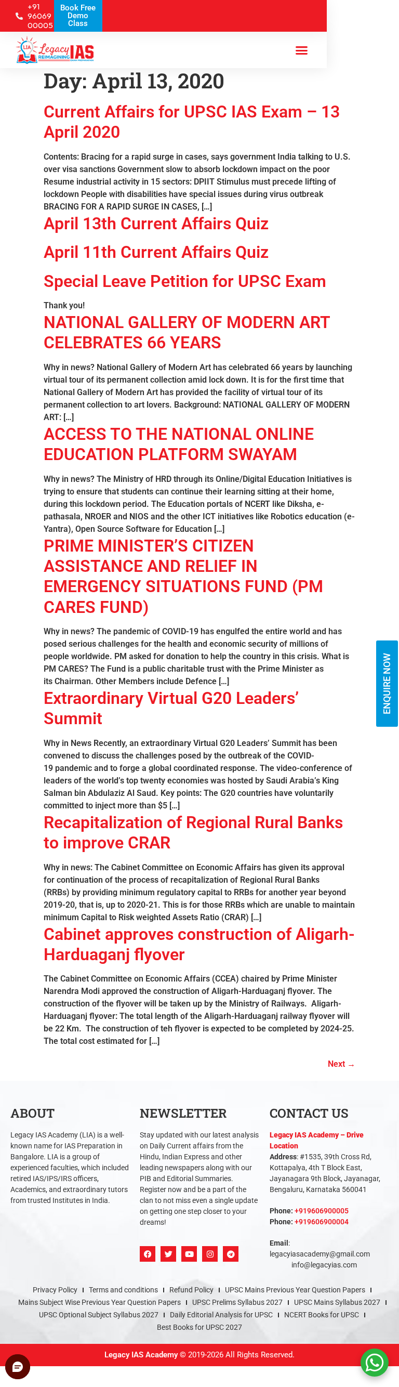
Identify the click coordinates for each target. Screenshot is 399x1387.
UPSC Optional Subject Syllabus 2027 (98, 1315)
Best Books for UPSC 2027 (199, 1327)
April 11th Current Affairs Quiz (156, 252)
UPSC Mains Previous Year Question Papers (295, 1290)
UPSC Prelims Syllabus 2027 (237, 1302)
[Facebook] (147, 1254)
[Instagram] (210, 1254)
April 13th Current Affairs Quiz (156, 223)
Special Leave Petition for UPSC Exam (185, 281)
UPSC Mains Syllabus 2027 (337, 1302)
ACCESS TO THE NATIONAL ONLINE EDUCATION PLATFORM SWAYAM (179, 444)
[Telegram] (230, 1254)
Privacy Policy (55, 1290)
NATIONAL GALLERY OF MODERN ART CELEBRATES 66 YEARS (187, 332)
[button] (301, 50)
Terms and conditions (123, 1290)
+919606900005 (322, 1211)
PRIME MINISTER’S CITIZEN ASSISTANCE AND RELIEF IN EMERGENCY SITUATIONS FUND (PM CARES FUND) (183, 576)
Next (341, 1064)
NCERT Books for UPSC (321, 1315)
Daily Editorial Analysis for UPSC (221, 1315)
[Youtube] (189, 1254)
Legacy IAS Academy (141, 1354)
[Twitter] (168, 1254)
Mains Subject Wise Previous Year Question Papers (99, 1302)
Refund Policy (191, 1290)
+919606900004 (322, 1222)
